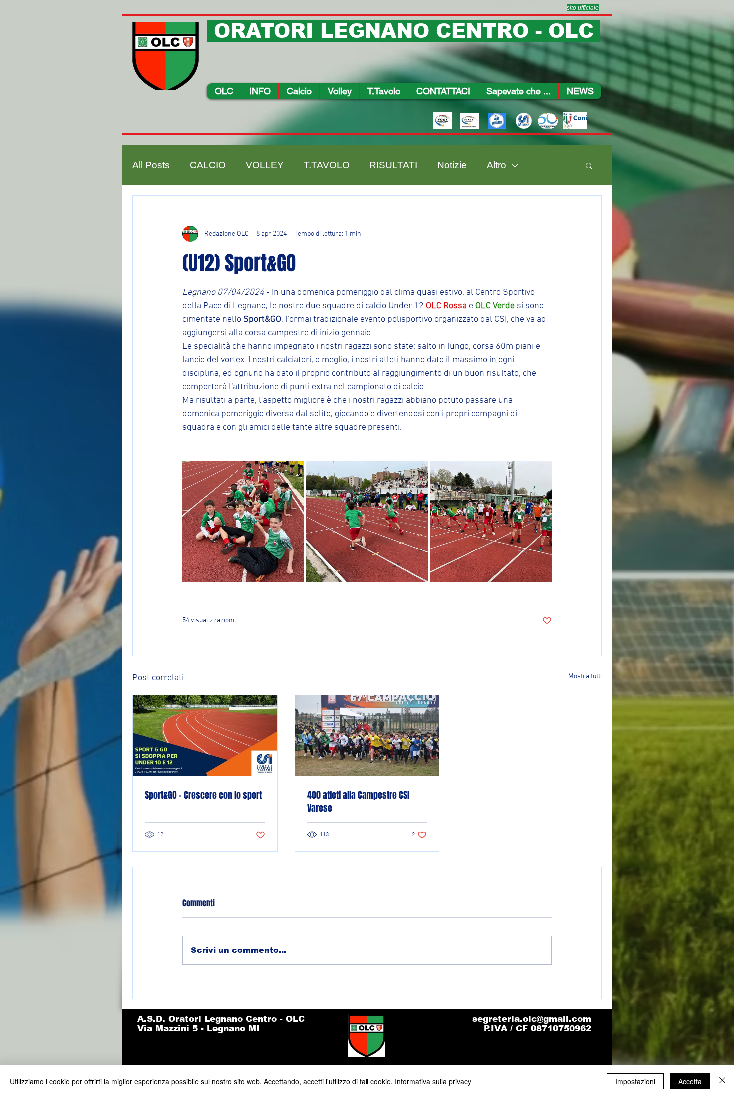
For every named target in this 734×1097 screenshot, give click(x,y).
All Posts (151, 165)
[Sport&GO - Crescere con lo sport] (205, 735)
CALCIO (208, 165)
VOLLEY (265, 165)
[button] (259, 91)
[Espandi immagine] (243, 521)
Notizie (452, 165)
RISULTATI (393, 165)
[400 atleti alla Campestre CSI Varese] (367, 735)
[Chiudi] (722, 1081)
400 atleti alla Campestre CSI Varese (358, 802)
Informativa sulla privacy (433, 1081)
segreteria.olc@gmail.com (531, 1019)
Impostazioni (635, 1081)
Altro (496, 165)
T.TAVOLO (327, 165)
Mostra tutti (585, 676)
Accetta (690, 1081)
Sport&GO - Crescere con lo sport (203, 795)
